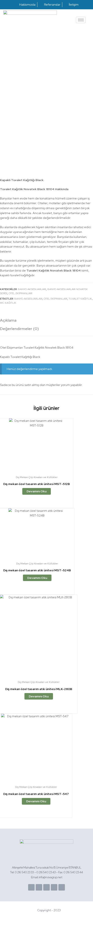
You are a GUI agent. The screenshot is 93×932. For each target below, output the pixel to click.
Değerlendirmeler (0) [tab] (19, 328)
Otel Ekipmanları (20, 293)
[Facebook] (31, 887)
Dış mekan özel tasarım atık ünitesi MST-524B (37, 570)
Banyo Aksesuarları (32, 289)
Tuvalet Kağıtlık (80, 298)
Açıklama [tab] (8, 320)
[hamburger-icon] (81, 20)
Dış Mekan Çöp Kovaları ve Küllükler (37, 477)
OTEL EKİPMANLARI (55, 298)
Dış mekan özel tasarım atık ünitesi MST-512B (36, 484)
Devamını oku (36, 491)
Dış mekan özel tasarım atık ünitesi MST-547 (36, 794)
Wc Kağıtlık (8, 303)
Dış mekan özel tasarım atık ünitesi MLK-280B (38, 689)
